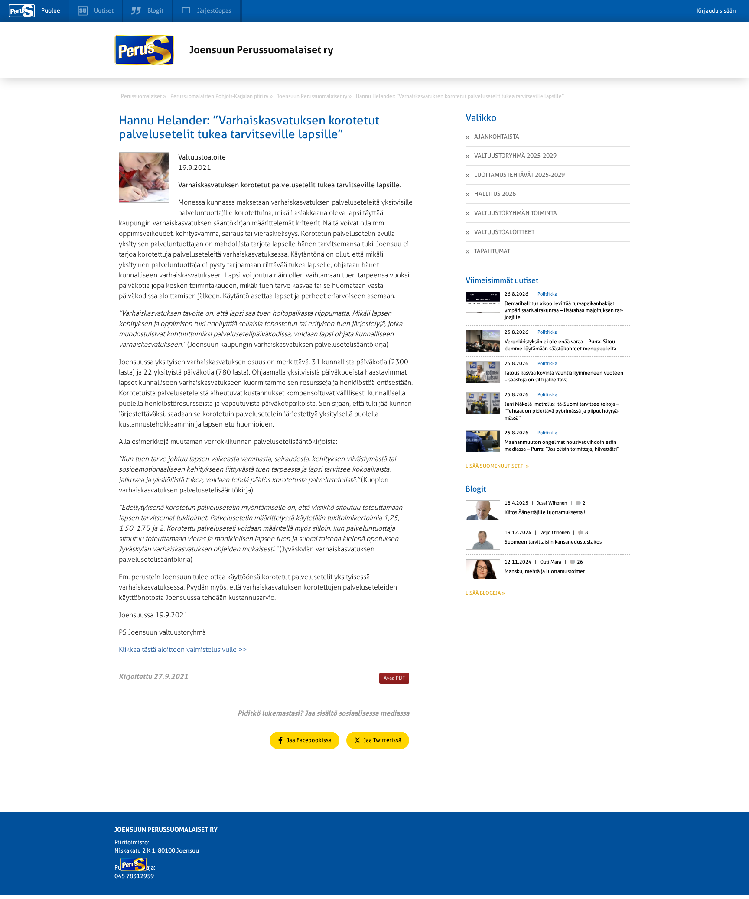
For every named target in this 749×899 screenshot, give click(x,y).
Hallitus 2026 (495, 193)
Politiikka (547, 294)
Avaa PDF (394, 678)
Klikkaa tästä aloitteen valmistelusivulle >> (183, 649)
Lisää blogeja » (485, 593)
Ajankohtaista (496, 136)
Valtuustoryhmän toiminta (515, 212)
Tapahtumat (492, 251)
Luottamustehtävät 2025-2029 (519, 174)
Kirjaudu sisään (716, 10)
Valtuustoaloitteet (504, 231)
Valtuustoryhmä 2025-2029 (515, 155)
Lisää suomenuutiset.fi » (497, 466)
